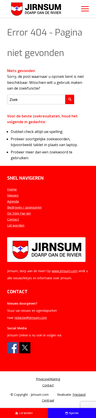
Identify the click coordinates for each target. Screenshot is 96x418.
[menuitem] (48, 379)
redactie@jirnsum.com (31, 318)
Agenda (13, 201)
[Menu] (83, 9)
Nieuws (13, 195)
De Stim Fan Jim (19, 213)
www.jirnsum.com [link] (64, 271)
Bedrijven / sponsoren (24, 207)
